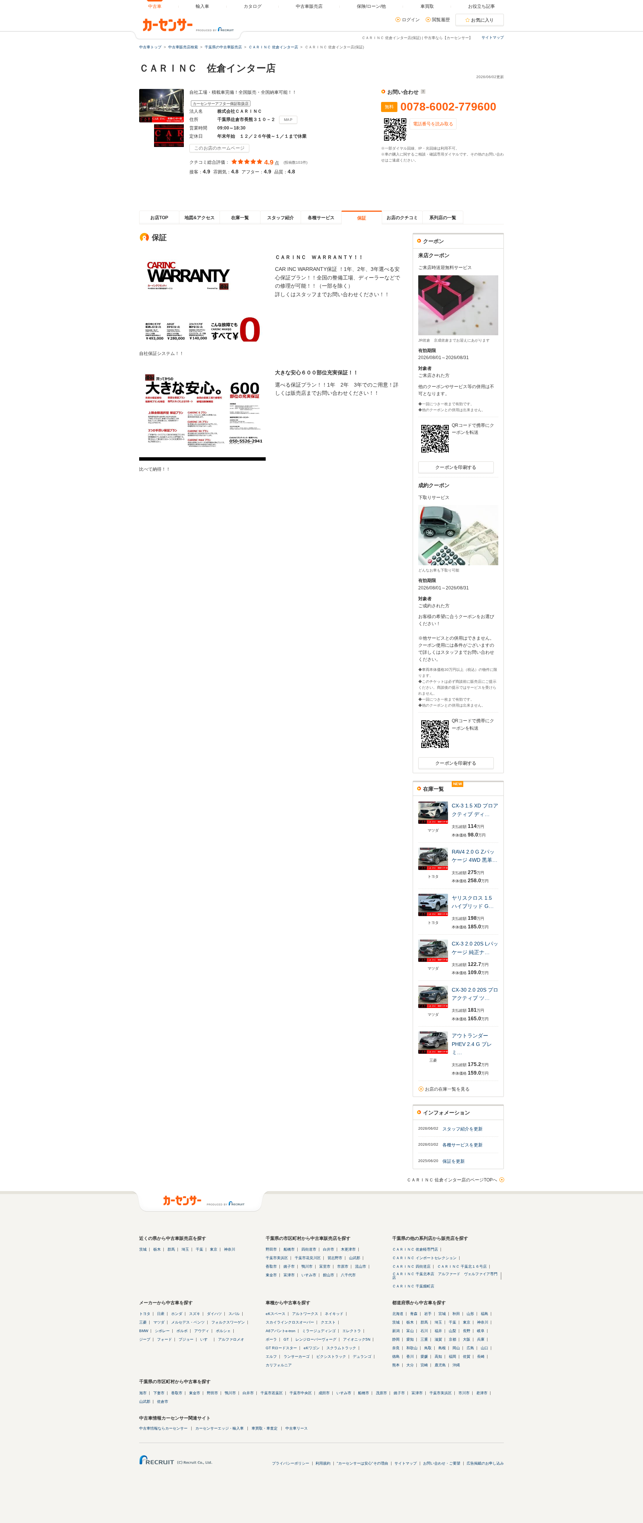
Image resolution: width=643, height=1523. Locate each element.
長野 (466, 1331)
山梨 (452, 1331)
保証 (361, 218)
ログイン (411, 19)
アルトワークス (305, 1314)
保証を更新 (453, 1161)
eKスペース (275, 1314)
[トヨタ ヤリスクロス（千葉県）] (433, 917)
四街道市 (308, 1249)
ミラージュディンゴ (319, 1331)
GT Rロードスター (281, 1348)
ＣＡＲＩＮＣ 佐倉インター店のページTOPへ (452, 1180)
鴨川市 (307, 1266)
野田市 (271, 1249)
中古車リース (296, 1428)
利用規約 (323, 1463)
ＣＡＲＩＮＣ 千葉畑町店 (413, 1286)
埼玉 (185, 1249)
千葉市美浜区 (277, 1258)
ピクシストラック (331, 1356)
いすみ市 (308, 1275)
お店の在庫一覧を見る (447, 1089)
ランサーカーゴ (297, 1356)
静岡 (396, 1339)
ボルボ (182, 1331)
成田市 (324, 1393)
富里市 (324, 1266)
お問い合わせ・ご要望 (441, 1463)
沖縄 (456, 1365)
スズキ (194, 1314)
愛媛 (424, 1356)
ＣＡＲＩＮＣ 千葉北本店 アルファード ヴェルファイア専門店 (445, 1276)
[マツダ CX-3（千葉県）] (433, 824)
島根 (442, 1348)
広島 (470, 1348)
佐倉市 (162, 1401)
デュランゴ (362, 1356)
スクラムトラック (341, 1348)
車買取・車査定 (265, 1428)
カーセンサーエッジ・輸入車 (219, 1428)
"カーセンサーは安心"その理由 (362, 1463)
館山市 (328, 1275)
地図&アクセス (200, 217)
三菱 (143, 1322)
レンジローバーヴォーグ (315, 1339)
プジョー (186, 1339)
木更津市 (348, 1249)
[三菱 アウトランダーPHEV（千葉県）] (433, 1054)
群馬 (171, 1249)
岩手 (428, 1314)
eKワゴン (312, 1348)
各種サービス (321, 217)
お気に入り (482, 20)
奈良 (396, 1348)
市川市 (464, 1393)
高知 (438, 1356)
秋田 (456, 1314)
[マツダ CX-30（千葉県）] (433, 1009)
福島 (484, 1314)
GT (286, 1339)
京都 (452, 1339)
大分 (410, 1365)
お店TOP (159, 217)
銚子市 (289, 1266)
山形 (470, 1314)
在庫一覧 (240, 217)
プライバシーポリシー (290, 1463)
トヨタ (144, 1314)
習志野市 (334, 1258)
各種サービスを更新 (462, 1145)
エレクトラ (351, 1331)
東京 (213, 1249)
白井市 (328, 1249)
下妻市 (158, 1393)
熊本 (396, 1365)
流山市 (360, 1266)
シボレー (162, 1331)
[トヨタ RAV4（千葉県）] (433, 870)
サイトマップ (493, 37)
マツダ (158, 1322)
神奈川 (229, 1249)
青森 (414, 1314)
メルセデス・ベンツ (188, 1322)
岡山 (456, 1348)
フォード (164, 1339)
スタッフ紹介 (280, 217)
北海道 (397, 1314)
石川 (424, 1331)
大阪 (466, 1339)
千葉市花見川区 (308, 1258)
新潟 (396, 1331)
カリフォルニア (279, 1365)
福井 (438, 1331)
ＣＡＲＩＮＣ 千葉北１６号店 (462, 1266)
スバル (234, 1314)
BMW (143, 1331)
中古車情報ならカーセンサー (163, 1428)
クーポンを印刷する (456, 467)
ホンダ (176, 1314)
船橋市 (289, 1249)
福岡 (452, 1356)
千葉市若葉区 (271, 1393)
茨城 (143, 1249)
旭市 (143, 1393)
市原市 (342, 1266)
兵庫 (480, 1339)
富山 (410, 1331)
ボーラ (271, 1339)
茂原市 (381, 1393)
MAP (288, 120)
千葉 (199, 1249)
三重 (424, 1339)
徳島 (396, 1356)
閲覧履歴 (441, 19)
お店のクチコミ (402, 217)
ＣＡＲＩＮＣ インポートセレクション (424, 1258)
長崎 (480, 1356)
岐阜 (480, 1331)
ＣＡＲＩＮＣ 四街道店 (411, 1266)
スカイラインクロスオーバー (290, 1322)
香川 (410, 1356)
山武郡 (354, 1258)
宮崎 (424, 1365)
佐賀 (466, 1356)
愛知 (410, 1339)
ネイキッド (334, 1314)
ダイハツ (214, 1314)
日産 (160, 1314)
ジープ (144, 1339)
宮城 (442, 1314)
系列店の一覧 (442, 217)
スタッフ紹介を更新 (462, 1129)
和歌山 (412, 1348)
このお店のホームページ (219, 148)
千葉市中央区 (300, 1393)
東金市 (271, 1275)
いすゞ (205, 1339)
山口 (484, 1348)
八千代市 (348, 1275)
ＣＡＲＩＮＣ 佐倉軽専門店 (415, 1249)
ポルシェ (223, 1331)
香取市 (271, 1266)
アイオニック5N (356, 1339)
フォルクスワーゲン (228, 1322)
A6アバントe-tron (280, 1331)
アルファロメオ (231, 1339)
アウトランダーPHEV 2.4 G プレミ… (472, 1044)
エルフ (271, 1356)
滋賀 (438, 1339)
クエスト (328, 1322)
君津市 (481, 1393)
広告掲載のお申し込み (485, 1463)
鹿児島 (440, 1365)
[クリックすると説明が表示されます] (422, 92)
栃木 (157, 1249)
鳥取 (428, 1348)
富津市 (289, 1275)
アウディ (201, 1331)
